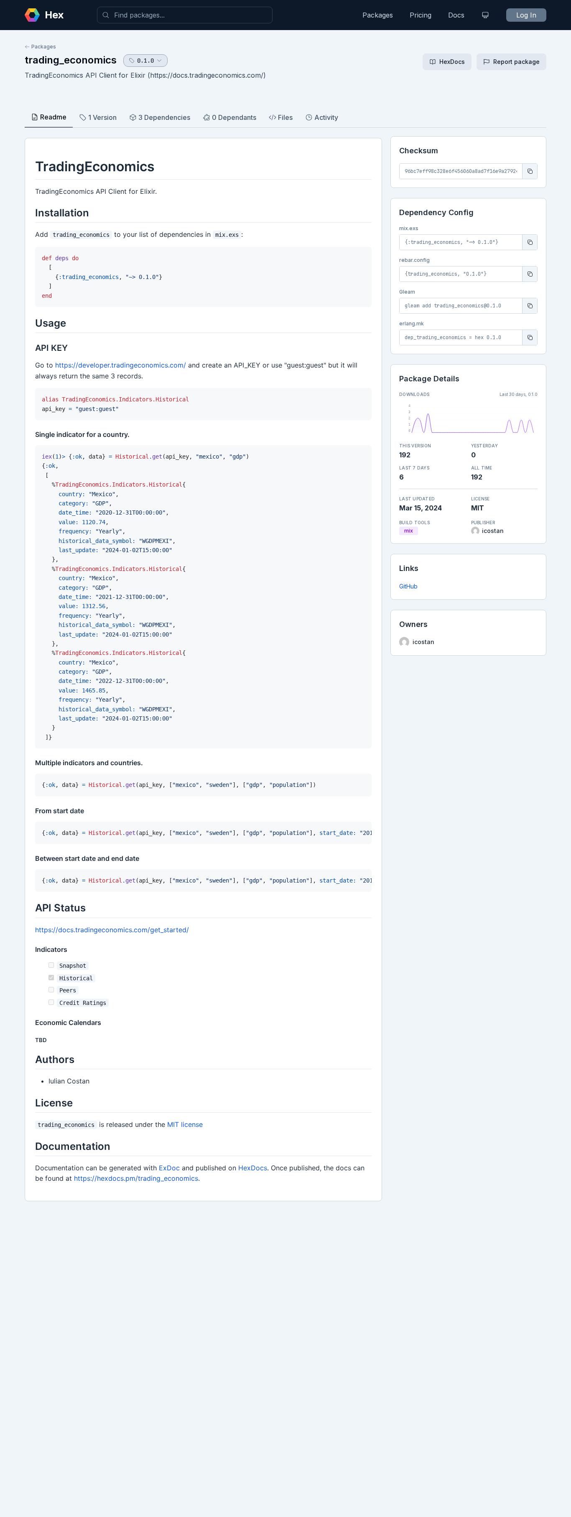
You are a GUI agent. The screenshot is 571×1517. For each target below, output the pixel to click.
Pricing (420, 15)
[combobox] (185, 15)
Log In (526, 15)
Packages (377, 15)
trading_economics (71, 60)
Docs (456, 15)
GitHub (408, 586)
